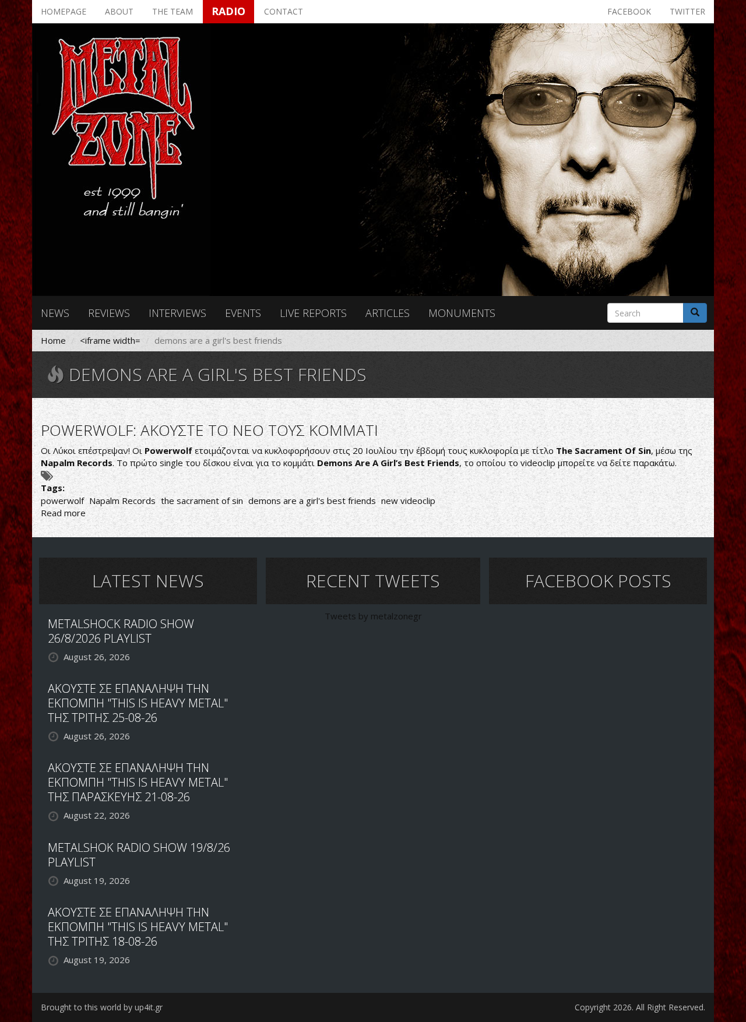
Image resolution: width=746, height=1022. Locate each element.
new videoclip (408, 500)
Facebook (629, 11)
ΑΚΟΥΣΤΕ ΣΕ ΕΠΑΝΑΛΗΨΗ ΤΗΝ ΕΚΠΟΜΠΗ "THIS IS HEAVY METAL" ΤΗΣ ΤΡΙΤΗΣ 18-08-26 (138, 926)
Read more (63, 513)
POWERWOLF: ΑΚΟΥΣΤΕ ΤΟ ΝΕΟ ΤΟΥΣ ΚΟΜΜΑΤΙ (209, 430)
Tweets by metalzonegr (373, 616)
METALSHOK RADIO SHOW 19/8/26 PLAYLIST (139, 855)
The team (172, 11)
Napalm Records (122, 500)
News (55, 313)
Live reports (313, 313)
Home (53, 340)
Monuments (461, 313)
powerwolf (62, 500)
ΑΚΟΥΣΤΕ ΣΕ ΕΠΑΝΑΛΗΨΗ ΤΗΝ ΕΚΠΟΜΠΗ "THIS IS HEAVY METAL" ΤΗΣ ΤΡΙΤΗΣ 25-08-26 (138, 703)
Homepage (63, 11)
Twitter (687, 11)
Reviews (109, 313)
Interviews (177, 313)
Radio (228, 11)
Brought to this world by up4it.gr (102, 1007)
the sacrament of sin (202, 500)
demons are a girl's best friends (312, 500)
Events (243, 313)
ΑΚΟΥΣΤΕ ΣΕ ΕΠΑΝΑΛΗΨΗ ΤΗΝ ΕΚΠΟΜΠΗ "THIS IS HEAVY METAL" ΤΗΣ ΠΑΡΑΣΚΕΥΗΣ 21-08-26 (138, 782)
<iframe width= (110, 340)
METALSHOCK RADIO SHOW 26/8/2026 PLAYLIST (121, 631)
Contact (283, 11)
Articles (387, 313)
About (119, 11)
